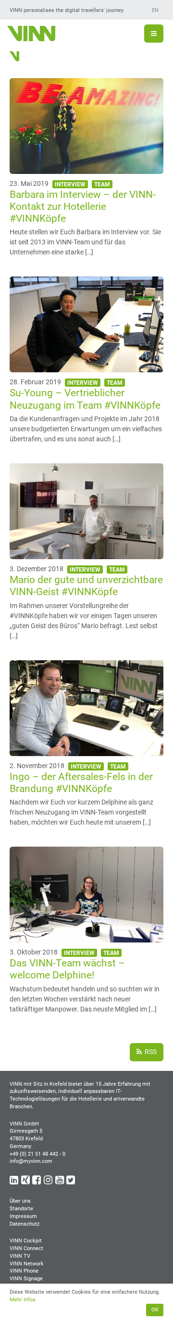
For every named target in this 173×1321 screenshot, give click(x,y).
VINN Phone (24, 1271)
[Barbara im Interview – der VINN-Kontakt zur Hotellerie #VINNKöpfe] (86, 168)
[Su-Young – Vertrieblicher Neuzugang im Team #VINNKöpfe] (86, 367)
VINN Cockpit (26, 1241)
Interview (70, 184)
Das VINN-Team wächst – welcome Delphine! (67, 969)
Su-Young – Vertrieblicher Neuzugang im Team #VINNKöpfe (85, 399)
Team (102, 184)
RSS (150, 1052)
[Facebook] (37, 1182)
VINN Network (27, 1264)
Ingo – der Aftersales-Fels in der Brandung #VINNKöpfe (81, 782)
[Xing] (26, 1182)
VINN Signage (26, 1278)
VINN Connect (26, 1248)
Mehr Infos (23, 1300)
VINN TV (20, 1256)
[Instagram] (49, 1182)
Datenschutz (24, 1224)
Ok (155, 1310)
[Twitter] (71, 1182)
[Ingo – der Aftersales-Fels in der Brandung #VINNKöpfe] (86, 751)
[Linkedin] (15, 1182)
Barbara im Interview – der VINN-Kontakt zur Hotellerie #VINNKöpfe (83, 206)
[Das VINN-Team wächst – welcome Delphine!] (86, 937)
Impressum (23, 1216)
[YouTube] (60, 1182)
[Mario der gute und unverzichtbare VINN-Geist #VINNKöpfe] (86, 554)
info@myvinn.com (31, 1161)
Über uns (20, 1201)
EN (155, 10)
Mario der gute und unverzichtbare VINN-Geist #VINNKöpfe (86, 585)
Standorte (21, 1209)
